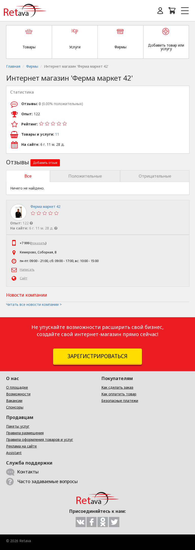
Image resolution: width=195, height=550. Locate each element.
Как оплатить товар (118, 394)
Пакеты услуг (17, 426)
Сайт (23, 278)
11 (57, 134)
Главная (13, 66)
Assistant (14, 452)
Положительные (85, 176)
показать (38, 243)
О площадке (17, 387)
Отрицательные (155, 176)
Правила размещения (25, 432)
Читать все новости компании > (34, 304)
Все (27, 176)
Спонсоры (14, 407)
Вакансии (14, 400)
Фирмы (32, 66)
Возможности (18, 394)
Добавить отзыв (45, 163)
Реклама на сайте (21, 446)
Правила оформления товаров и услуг (39, 439)
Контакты (28, 472)
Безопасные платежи (119, 400)
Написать (27, 269)
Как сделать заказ (117, 387)
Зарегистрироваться (97, 356)
